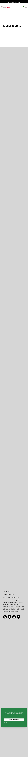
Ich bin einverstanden (14, 719)
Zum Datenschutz (8, 722)
